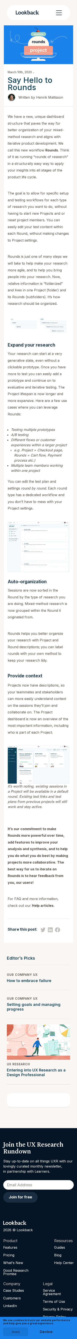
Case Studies (13, 1290)
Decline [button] (46, 1332)
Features (10, 1247)
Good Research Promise (15, 1272)
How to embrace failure (29, 980)
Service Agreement (52, 1292)
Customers (12, 1298)
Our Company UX (22, 974)
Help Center (64, 1262)
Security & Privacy (58, 1309)
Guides (59, 1247)
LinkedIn (10, 1305)
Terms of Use (54, 1301)
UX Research (18, 1064)
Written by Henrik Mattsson (40, 97)
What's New (13, 1262)
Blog (57, 1255)
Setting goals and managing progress (34, 1006)
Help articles (42, 905)
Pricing (8, 1255)
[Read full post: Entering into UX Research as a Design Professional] (38, 1042)
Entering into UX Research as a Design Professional (36, 1072)
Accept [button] (16, 1331)
